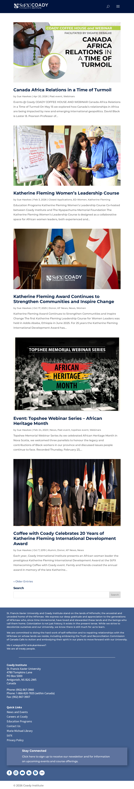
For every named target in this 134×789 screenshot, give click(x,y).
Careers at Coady (17, 716)
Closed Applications (60, 199)
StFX (9, 735)
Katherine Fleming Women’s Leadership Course (66, 193)
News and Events (17, 712)
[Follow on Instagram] (15, 772)
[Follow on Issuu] (35, 772)
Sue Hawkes (24, 96)
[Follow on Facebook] (9, 772)
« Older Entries (23, 581)
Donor (52, 308)
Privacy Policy (15, 740)
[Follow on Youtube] (22, 772)
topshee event (80, 429)
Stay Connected (34, 751)
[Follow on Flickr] (42, 772)
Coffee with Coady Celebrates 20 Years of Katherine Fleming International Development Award (64, 538)
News (72, 308)
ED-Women (80, 199)
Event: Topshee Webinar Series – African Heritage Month (57, 421)
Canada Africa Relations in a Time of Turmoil (62, 89)
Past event (56, 96)
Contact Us (13, 726)
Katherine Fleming (99, 199)
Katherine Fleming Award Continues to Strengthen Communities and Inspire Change (63, 299)
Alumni (52, 550)
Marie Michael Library (20, 731)
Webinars (69, 96)
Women (81, 308)
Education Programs (19, 721)
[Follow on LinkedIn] (29, 772)
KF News (62, 308)
